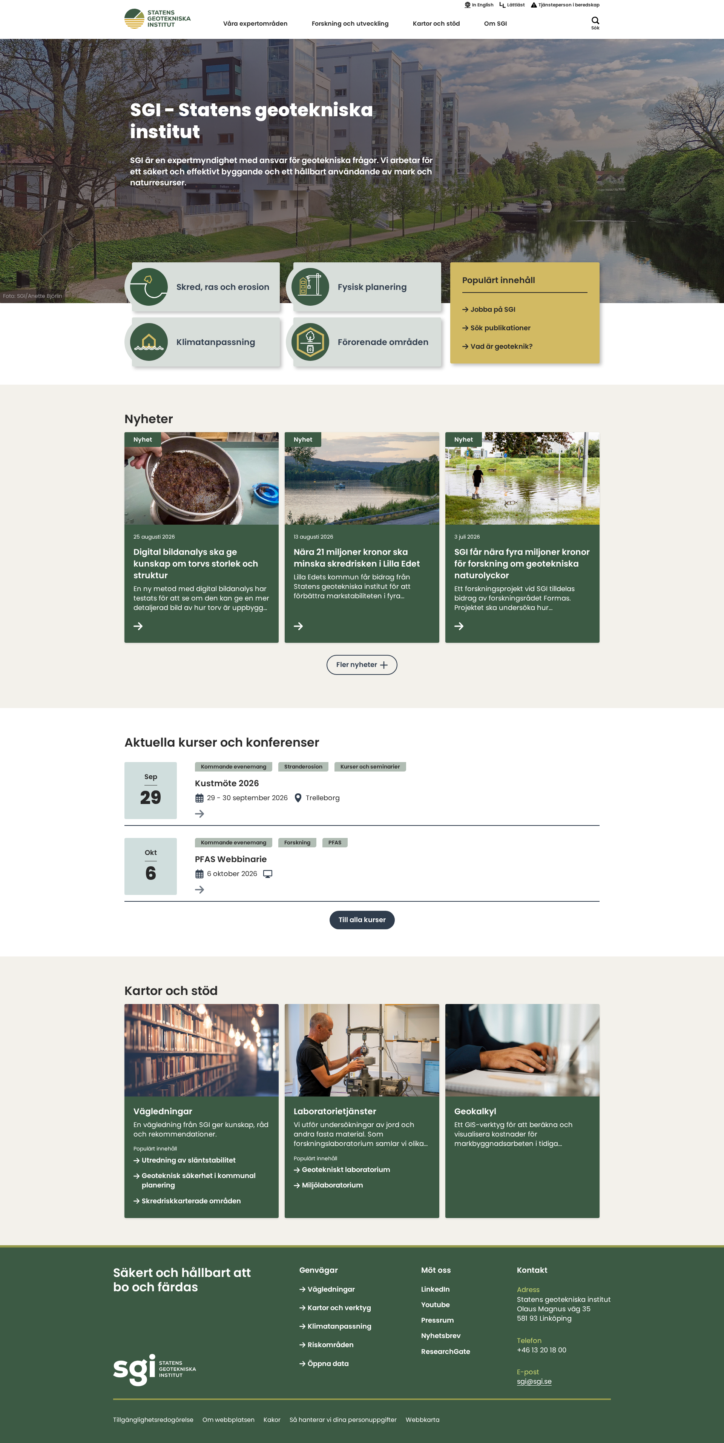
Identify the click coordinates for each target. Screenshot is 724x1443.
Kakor (272, 1420)
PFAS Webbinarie (231, 859)
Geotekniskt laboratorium (346, 1169)
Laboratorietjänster (335, 1111)
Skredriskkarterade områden (191, 1201)
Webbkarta (423, 1420)
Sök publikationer (501, 328)
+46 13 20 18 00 (541, 1350)
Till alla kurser (362, 919)
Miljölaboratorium (332, 1185)
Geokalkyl (475, 1111)
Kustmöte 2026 (227, 783)
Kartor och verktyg (339, 1307)
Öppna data (328, 1363)
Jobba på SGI (493, 309)
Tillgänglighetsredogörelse (153, 1420)
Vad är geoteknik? (502, 346)
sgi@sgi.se (534, 1381)
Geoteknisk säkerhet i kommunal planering (199, 1180)
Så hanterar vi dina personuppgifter (343, 1420)
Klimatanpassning (339, 1326)
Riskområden (331, 1344)
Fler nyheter (356, 664)
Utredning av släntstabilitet (189, 1160)
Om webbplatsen (228, 1420)
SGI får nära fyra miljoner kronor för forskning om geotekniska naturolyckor (522, 563)
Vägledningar (162, 1111)
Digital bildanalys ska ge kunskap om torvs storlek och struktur (195, 563)
